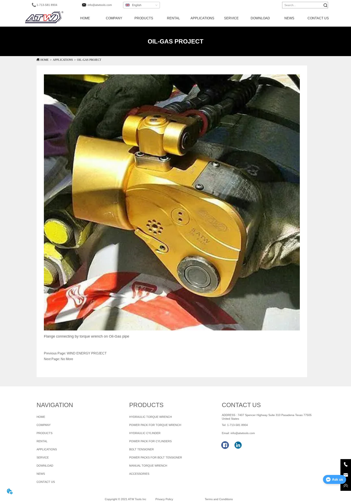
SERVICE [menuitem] (231, 18)
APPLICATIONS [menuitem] (202, 18)
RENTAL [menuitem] (173, 18)
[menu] (202, 18)
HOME (44, 59)
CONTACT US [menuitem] (318, 18)
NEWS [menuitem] (289, 18)
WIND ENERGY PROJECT (87, 353)
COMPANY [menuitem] (114, 18)
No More (67, 359)
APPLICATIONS (63, 59)
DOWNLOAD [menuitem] (260, 18)
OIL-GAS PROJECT (89, 59)
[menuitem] (143, 18)
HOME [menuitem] (85, 18)
